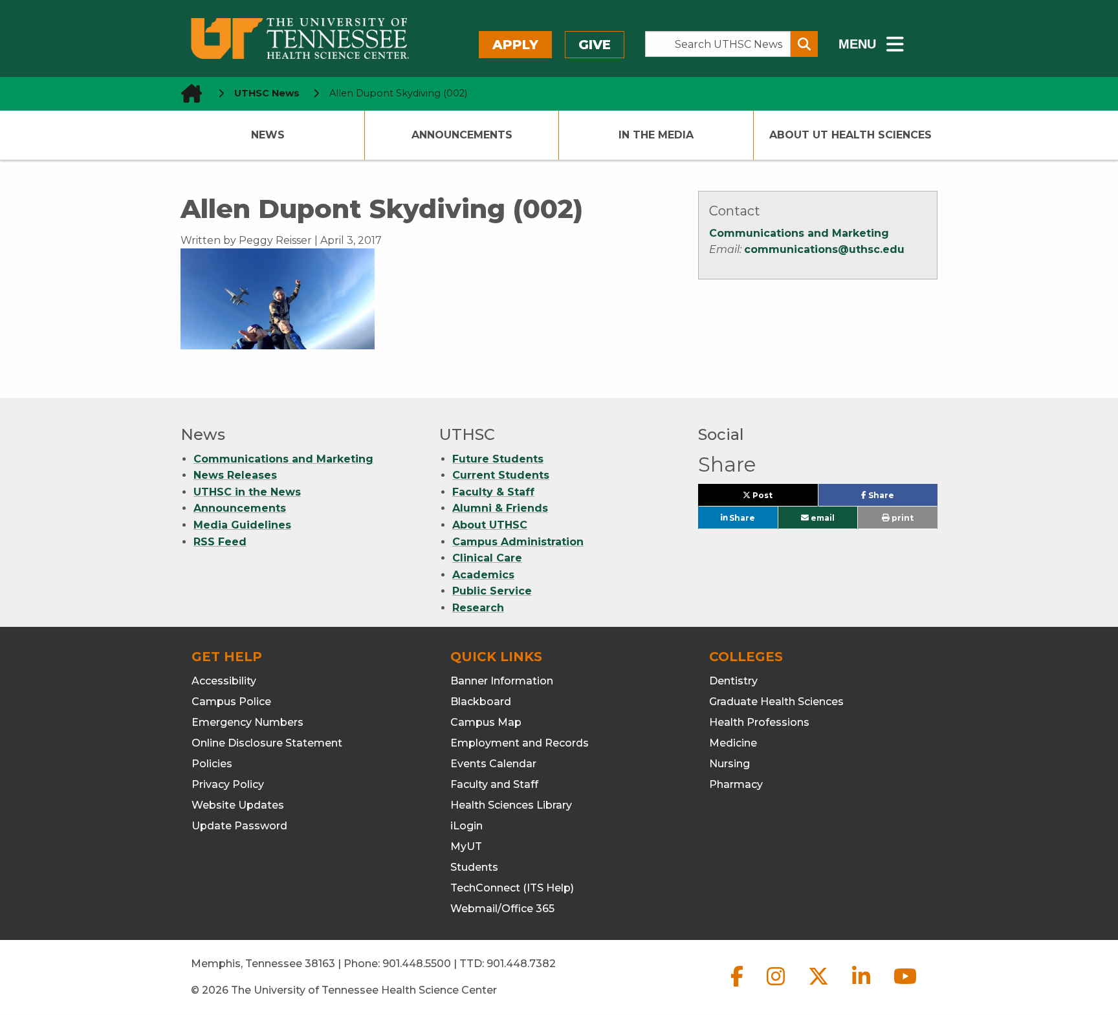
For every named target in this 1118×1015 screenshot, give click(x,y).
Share (901, 498)
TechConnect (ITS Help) (512, 888)
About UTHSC (489, 525)
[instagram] (777, 987)
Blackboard (480, 701)
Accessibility (224, 681)
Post (777, 498)
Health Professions (759, 722)
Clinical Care (487, 558)
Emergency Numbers (247, 722)
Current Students (500, 475)
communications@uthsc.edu (824, 249)
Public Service (492, 591)
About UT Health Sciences (850, 135)
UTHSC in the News (247, 492)
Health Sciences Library (511, 805)
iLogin (466, 826)
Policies (212, 764)
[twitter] (820, 987)
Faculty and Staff (494, 784)
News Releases (235, 475)
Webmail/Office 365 (502, 908)
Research (478, 608)
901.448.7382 (521, 963)
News (268, 135)
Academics (483, 575)
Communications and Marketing (799, 233)
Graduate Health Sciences (776, 701)
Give (594, 44)
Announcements (461, 135)
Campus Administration (518, 542)
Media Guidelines (242, 525)
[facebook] (738, 987)
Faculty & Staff (493, 492)
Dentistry (733, 681)
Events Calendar (493, 764)
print (902, 518)
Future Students (497, 459)
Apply (515, 44)
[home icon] (187, 93)
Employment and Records (519, 743)
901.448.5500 (416, 963)
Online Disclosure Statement (267, 743)
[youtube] (905, 987)
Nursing (729, 764)
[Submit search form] (804, 44)
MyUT (466, 846)
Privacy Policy (228, 784)
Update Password (239, 826)
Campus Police (231, 701)
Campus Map (485, 722)
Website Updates (238, 805)
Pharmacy (736, 784)
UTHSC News (267, 93)
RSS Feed (220, 542)
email (822, 518)
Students (474, 867)
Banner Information (501, 681)
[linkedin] (862, 987)
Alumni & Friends (500, 508)
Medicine (733, 743)
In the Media (656, 135)
